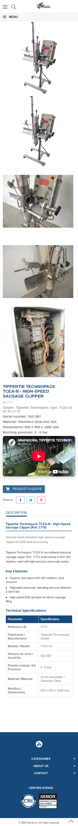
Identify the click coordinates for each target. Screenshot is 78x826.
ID (4, 402)
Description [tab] (16, 512)
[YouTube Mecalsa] (39, 744)
